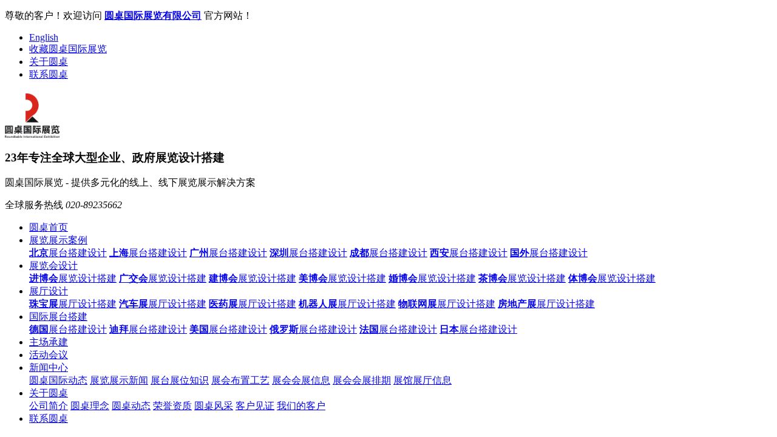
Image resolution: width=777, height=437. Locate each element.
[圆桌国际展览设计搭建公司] (32, 133)
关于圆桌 (48, 61)
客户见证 (255, 406)
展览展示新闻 (119, 380)
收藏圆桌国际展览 (68, 49)
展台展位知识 (180, 380)
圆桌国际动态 (58, 380)
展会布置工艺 (240, 380)
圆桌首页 (48, 227)
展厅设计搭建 (73, 304)
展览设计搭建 (73, 278)
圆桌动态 (131, 406)
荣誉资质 (172, 406)
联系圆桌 (48, 74)
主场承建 (48, 342)
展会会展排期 (362, 380)
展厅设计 (48, 291)
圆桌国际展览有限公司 (153, 15)
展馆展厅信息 (422, 380)
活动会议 (48, 355)
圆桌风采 (213, 406)
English (43, 37)
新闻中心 (48, 367)
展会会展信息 (301, 380)
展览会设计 (53, 265)
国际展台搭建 (58, 316)
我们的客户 (301, 406)
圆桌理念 (89, 406)
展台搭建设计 (68, 253)
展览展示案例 (58, 240)
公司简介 (48, 406)
